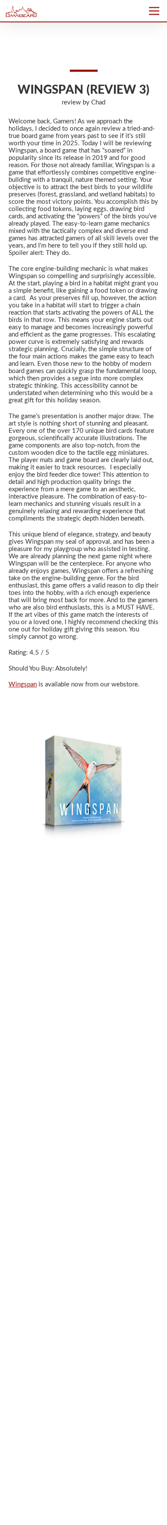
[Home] (44, 10)
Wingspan (23, 684)
